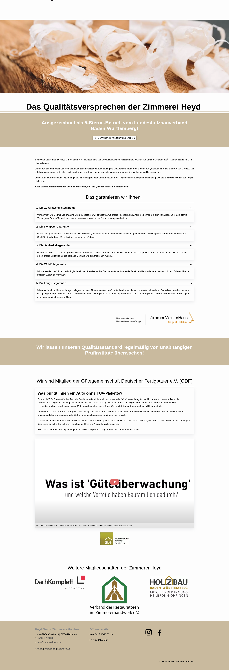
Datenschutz (63, 649)
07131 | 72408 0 (45, 638)
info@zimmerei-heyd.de (49, 642)
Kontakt (39, 649)
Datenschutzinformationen (122, 525)
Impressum (50, 649)
